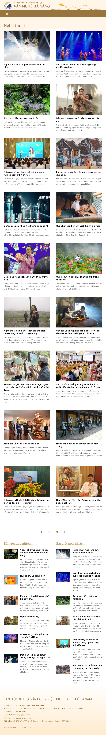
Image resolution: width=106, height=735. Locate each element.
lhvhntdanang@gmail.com (20, 715)
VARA (29, 727)
